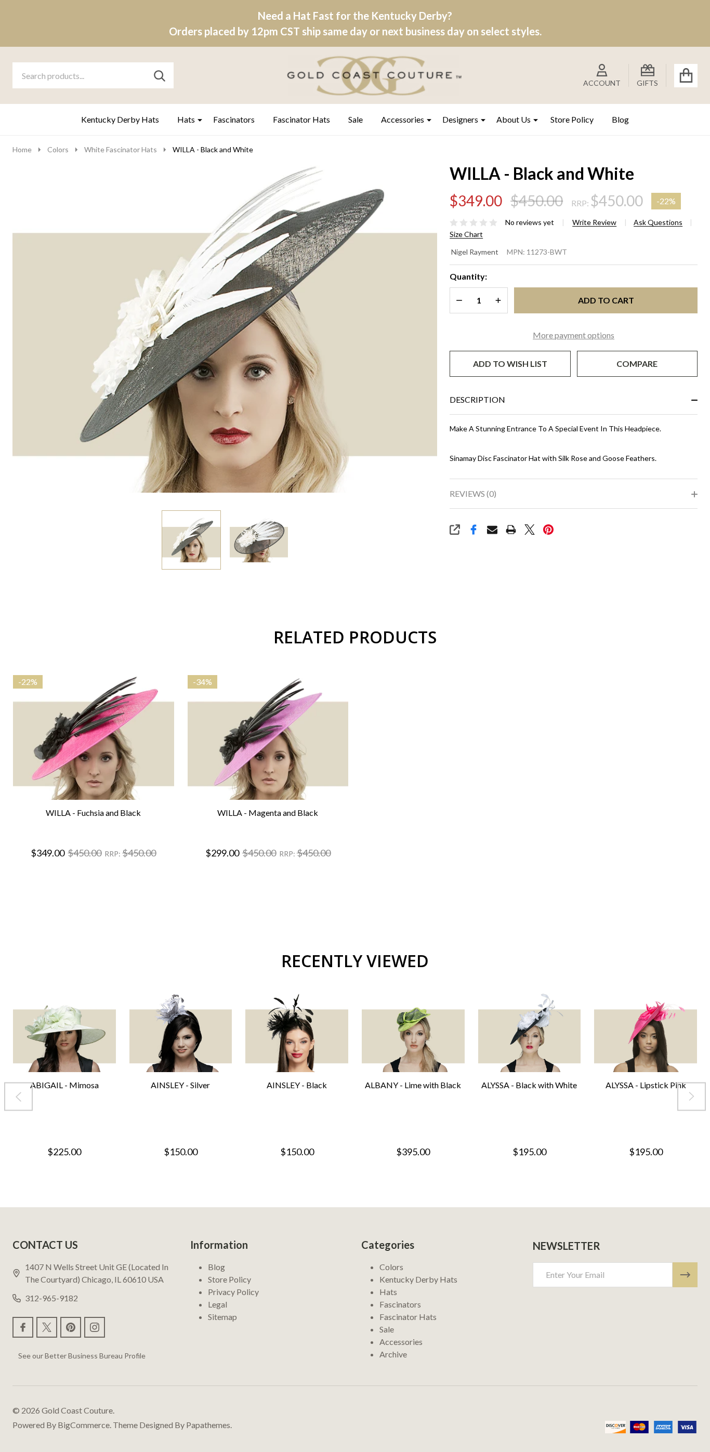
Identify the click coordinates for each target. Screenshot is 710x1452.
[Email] (492, 529)
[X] (529, 529)
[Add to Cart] (79, 810)
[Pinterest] (548, 529)
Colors (391, 1267)
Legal (217, 1304)
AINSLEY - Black (297, 1085)
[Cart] (686, 75)
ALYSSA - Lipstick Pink (646, 1085)
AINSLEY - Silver (180, 1085)
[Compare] (104, 810)
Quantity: (468, 276)
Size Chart (466, 234)
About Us (513, 119)
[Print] (511, 529)
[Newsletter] (685, 1274)
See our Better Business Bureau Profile (82, 1355)
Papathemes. (209, 1425)
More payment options (573, 335)
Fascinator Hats (301, 119)
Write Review (594, 222)
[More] (196, 119)
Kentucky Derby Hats (120, 119)
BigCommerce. (84, 1425)
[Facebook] (473, 529)
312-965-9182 (51, 1298)
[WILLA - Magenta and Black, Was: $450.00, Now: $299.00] (268, 737)
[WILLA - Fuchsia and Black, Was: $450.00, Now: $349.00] (93, 737)
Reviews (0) (473, 493)
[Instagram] (94, 1327)
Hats (186, 119)
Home (22, 149)
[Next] (691, 1097)
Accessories (402, 119)
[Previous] (18, 1097)
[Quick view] (129, 810)
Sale (355, 119)
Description (477, 399)
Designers (460, 119)
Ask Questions (658, 222)
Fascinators (234, 119)
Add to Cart (606, 300)
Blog (620, 119)
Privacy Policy (233, 1292)
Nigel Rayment (474, 251)
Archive (393, 1354)
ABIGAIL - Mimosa (64, 1085)
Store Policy (572, 119)
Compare (637, 363)
